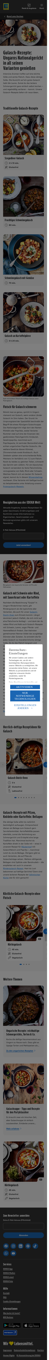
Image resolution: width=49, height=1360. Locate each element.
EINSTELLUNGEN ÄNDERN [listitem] (25, 707)
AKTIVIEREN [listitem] (24, 686)
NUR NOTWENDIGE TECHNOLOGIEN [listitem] (25, 695)
